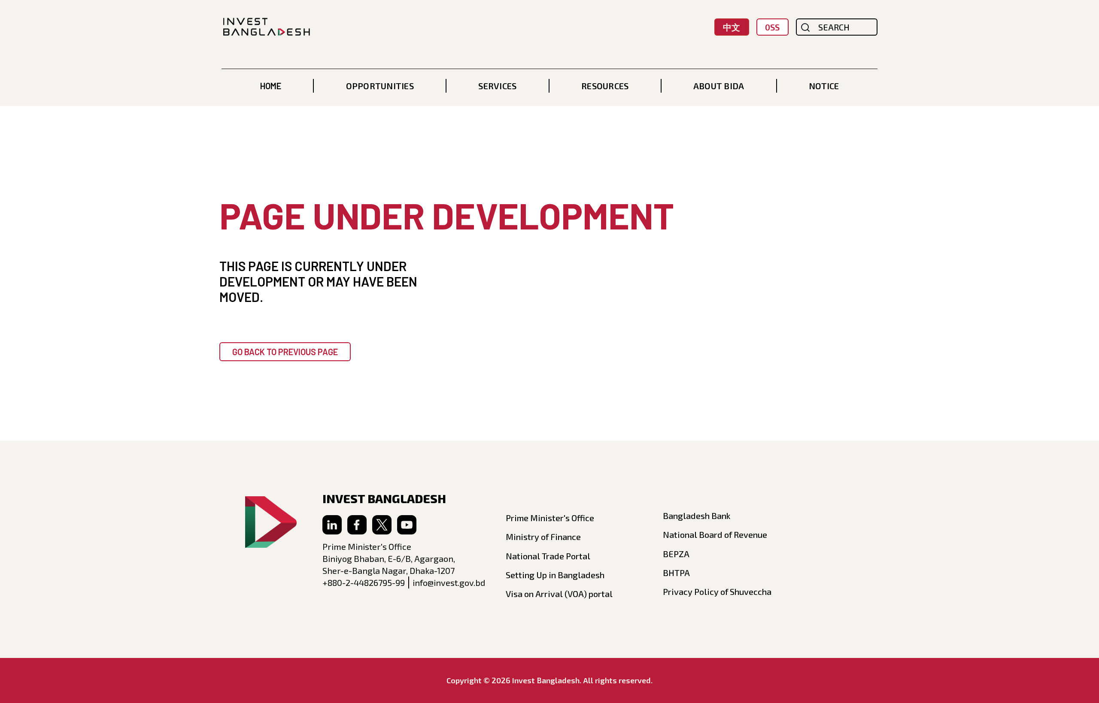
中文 (731, 27)
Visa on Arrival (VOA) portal (559, 593)
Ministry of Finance (543, 536)
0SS (772, 27)
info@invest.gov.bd (449, 582)
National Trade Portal (548, 556)
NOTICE (824, 85)
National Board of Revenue (715, 534)
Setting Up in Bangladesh (555, 575)
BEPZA (676, 554)
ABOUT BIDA (718, 85)
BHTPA (676, 572)
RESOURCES (604, 85)
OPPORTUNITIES (380, 85)
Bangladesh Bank (696, 515)
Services (497, 85)
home (270, 85)
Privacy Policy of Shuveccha (717, 591)
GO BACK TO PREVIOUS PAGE (285, 352)
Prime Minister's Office (550, 518)
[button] (380, 85)
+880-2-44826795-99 (363, 582)
